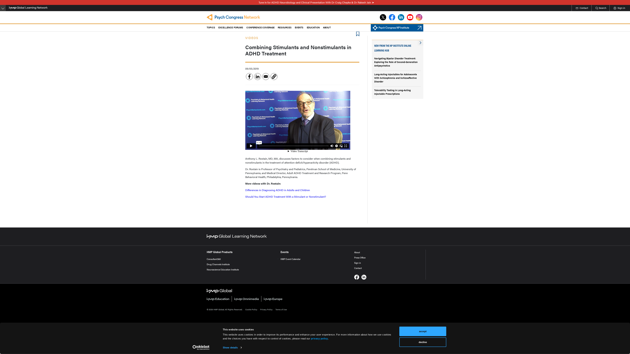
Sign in (357, 262)
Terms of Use (281, 309)
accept (423, 331)
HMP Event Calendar (291, 259)
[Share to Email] (265, 76)
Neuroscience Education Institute (223, 269)
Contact (358, 268)
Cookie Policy (251, 309)
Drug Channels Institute (218, 264)
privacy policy (319, 338)
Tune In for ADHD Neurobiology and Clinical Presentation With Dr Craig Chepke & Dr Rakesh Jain (315, 2)
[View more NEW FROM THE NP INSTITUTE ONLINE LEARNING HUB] (420, 43)
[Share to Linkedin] (257, 76)
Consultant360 (214, 259)
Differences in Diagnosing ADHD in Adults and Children (277, 190)
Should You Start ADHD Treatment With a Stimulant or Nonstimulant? (285, 196)
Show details (230, 347)
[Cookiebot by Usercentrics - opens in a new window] (201, 347)
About (357, 252)
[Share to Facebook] (249, 76)
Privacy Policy (266, 309)
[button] (274, 76)
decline (423, 342)
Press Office (360, 257)
